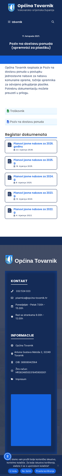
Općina (20, 345)
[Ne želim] (58, 465)
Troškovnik (17, 111)
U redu (13, 471)
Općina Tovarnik (35, 6)
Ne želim (26, 471)
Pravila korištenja (45, 471)
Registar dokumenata (26, 134)
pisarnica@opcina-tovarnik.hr (31, 297)
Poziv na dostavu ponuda (27, 121)
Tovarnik (28, 345)
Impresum (21, 379)
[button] (53, 22)
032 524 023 (23, 291)
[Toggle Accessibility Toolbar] (7, 456)
